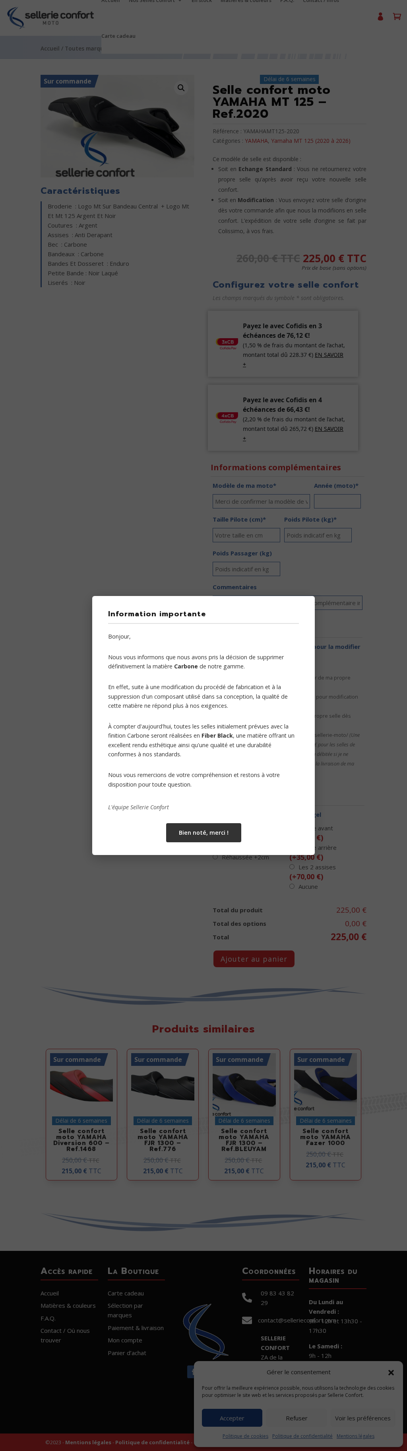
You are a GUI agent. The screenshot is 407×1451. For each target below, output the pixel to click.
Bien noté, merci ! (204, 832)
